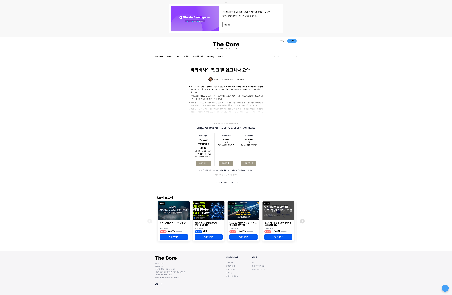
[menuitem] (219, 48)
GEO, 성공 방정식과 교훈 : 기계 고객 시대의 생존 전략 (243, 224)
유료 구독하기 (203, 163)
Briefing (210, 56)
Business (219, 48)
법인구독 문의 (230, 266)
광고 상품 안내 (230, 269)
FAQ (253, 262)
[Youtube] (156, 284)
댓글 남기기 (240, 79)
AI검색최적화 (198, 56)
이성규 (216, 79)
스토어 (220, 56)
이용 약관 (229, 273)
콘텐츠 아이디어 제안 (259, 269)
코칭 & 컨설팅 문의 (232, 276)
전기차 (186, 56)
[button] (302, 221)
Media (229, 48)
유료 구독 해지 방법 (258, 266)
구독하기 (292, 41)
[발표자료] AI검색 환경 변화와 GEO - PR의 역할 (207, 224)
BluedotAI (235, 183)
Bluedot (223, 183)
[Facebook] (161, 284)
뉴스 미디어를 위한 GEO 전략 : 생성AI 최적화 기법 (277, 224)
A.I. (236, 48)
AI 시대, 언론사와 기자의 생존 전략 (173, 223)
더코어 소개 (229, 262)
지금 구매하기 (173, 237)
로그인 (282, 41)
